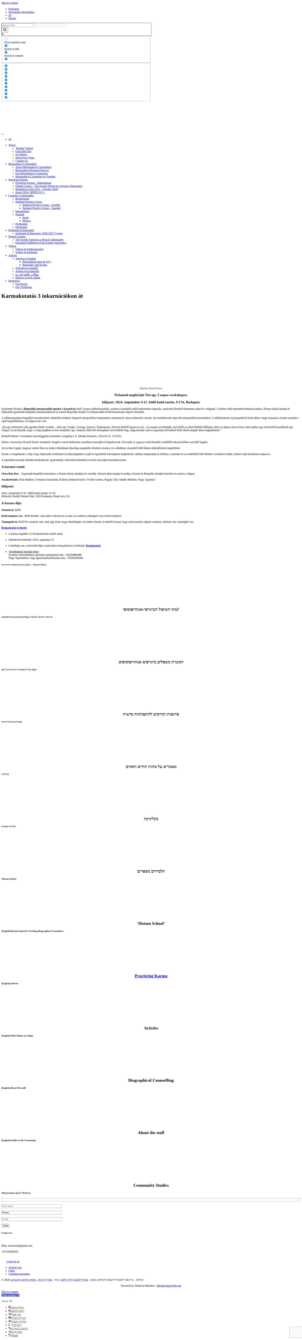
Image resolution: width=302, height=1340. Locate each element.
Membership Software (169, 1285)
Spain (25, 217)
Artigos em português (27, 271)
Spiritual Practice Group (28, 201)
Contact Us (21, 160)
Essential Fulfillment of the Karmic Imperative (40, 242)
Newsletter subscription (21, 12)
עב (9, 15)
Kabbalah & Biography (21, 230)
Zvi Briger (21, 154)
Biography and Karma (34, 264)
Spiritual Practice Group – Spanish (41, 208)
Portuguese (21, 223)
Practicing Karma (18, 179)
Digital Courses (17, 236)
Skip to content (9, 2)
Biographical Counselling (22, 163)
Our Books (21, 284)
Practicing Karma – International (33, 182)
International (22, 211)
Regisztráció (93, 545)
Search (12, 18)
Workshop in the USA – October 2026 (36, 189)
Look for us (12, 1261)
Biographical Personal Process (32, 170)
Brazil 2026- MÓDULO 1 (30, 192)
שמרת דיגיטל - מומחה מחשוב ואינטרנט (31, 1279)
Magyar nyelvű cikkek (27, 277)
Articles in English (25, 258)
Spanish (19, 214)
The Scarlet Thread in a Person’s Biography (39, 239)
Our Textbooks (23, 287)
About (11, 145)
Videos (12, 245)
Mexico (26, 220)
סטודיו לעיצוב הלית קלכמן (74, 1279)
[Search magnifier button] (5, 30)
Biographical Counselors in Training (35, 176)
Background (22, 198)
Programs (13, 8)
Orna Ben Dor (23, 151)
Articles (12, 255)
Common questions (19, 1273)
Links (11, 1270)
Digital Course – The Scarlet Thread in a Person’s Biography (48, 186)
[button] (10, 1295)
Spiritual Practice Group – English (41, 204)
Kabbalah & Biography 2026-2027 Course (39, 233)
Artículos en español (26, 268)
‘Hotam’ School (24, 148)
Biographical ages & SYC (36, 261)
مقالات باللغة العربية (27, 274)
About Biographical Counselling (33, 167)
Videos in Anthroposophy (29, 249)
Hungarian (21, 227)
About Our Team (24, 157)
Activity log (14, 1267)
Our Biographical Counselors (31, 173)
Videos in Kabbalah (26, 252)
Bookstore (14, 280)
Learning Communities (21, 195)
